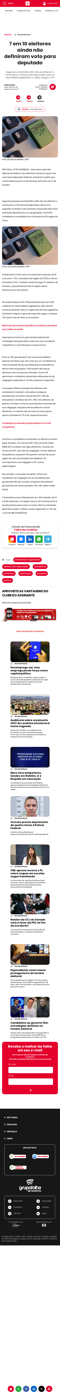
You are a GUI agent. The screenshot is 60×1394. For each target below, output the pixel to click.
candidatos (40, 566)
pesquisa (41, 573)
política (7, 580)
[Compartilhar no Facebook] (26, 1389)
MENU (10, 3)
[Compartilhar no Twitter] (41, 1389)
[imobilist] (11, 1389)
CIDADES (37, 11)
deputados (25, 573)
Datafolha (8, 573)
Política (7, 34)
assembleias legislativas (27, 560)
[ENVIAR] (30, 1090)
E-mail (11, 1076)
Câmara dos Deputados (15, 566)
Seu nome (12, 1064)
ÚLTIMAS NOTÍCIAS (23, 11)
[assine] (49, 1389)
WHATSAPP (9, 11)
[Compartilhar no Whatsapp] (18, 1389)
